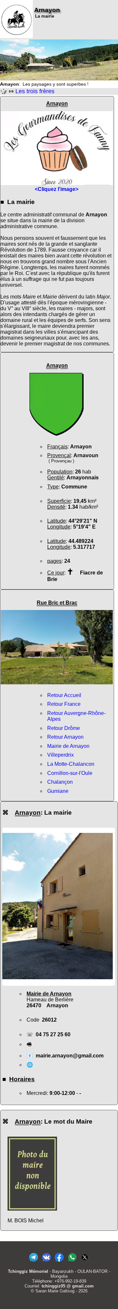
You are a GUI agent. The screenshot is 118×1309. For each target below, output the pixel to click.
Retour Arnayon (65, 737)
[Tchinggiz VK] (46, 1261)
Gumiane (58, 791)
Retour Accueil (64, 695)
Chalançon (60, 782)
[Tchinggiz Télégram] (33, 1261)
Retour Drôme (63, 728)
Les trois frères (34, 91)
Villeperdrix (60, 755)
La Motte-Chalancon (70, 764)
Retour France (64, 704)
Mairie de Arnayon (68, 746)
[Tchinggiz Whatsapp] (72, 1261)
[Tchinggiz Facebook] (59, 1261)
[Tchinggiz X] (84, 1261)
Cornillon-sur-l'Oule (69, 773)
